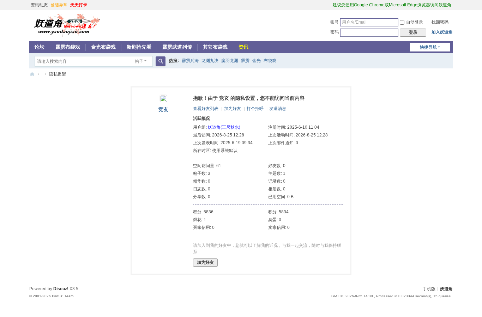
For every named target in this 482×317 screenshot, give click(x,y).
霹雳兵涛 (190, 60)
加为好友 (232, 108)
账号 (334, 22)
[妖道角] (64, 25)
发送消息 (277, 108)
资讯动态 (39, 4)
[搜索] (160, 61)
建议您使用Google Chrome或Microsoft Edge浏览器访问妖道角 (392, 4)
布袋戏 (270, 60)
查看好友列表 (205, 108)
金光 (256, 60)
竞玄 (163, 109)
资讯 (243, 47)
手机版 (429, 288)
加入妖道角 (442, 32)
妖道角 (32, 74)
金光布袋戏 (103, 47)
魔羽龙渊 (229, 60)
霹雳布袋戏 (67, 47)
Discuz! (60, 288)
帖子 (139, 61)
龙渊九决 (209, 60)
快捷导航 (428, 47)
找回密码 (440, 22)
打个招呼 (255, 108)
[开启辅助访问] (329, 5)
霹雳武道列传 (177, 47)
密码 (334, 32)
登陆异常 (58, 4)
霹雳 (245, 60)
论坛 (39, 47)
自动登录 (414, 22)
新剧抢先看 (139, 47)
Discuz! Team (62, 296)
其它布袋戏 (215, 47)
